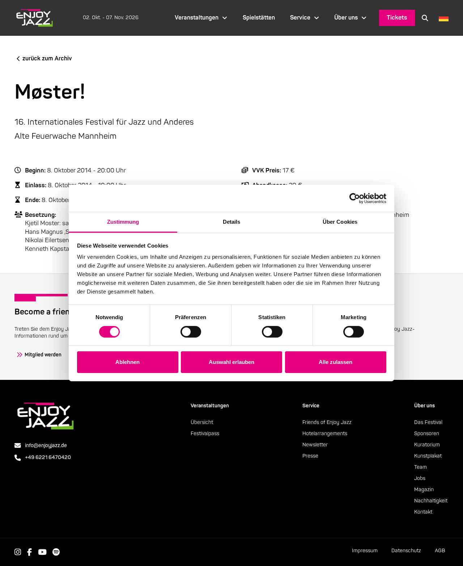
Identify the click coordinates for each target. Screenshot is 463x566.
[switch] (190, 332)
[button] (425, 17)
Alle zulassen (335, 362)
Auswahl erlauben (231, 362)
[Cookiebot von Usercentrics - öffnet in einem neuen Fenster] (354, 198)
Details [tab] (232, 222)
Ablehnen (127, 362)
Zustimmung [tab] (123, 222)
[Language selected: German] (442, 18)
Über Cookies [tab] (340, 222)
